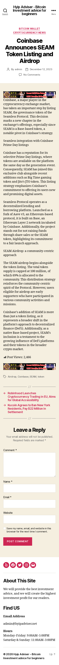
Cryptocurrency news (29, 32)
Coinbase (23, 376)
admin (18, 69)
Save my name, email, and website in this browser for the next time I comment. (29, 530)
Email (7, 497)
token (41, 376)
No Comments (31, 74)
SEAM (33, 376)
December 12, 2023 (41, 69)
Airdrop (12, 376)
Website (8, 512)
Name (7, 481)
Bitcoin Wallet (29, 28)
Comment (10, 450)
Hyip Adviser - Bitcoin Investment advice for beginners (29, 10)
